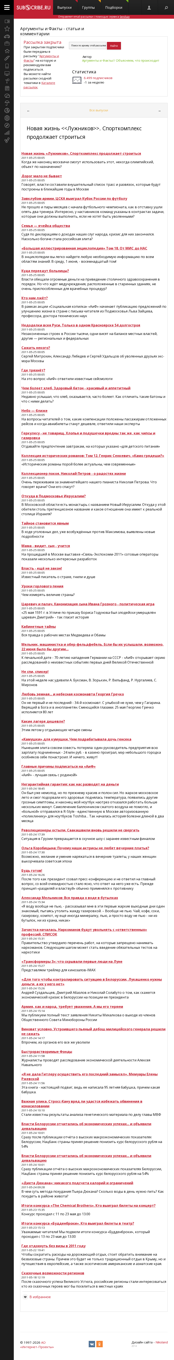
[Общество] (7, 95)
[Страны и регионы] (7, 118)
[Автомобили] (7, 36)
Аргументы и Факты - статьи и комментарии (52, 31)
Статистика (84, 72)
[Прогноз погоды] (7, 103)
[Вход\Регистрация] (149, 7)
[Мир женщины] (7, 58)
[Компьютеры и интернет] (7, 73)
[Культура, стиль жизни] (7, 81)
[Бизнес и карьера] (7, 43)
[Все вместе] (7, 21)
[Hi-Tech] (7, 66)
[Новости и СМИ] (7, 88)
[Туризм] (7, 125)
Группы (88, 7)
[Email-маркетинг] (7, 140)
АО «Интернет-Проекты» (37, 1344)
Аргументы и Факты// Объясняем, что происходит (120, 60)
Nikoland (162, 1342)
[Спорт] (7, 110)
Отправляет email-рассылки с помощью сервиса (94, 16)
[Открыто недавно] (7, 29)
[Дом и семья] (7, 51)
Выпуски (64, 7)
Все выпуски (98, 110)
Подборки (113, 7)
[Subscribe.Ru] (33, 7)
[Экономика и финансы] (7, 133)
